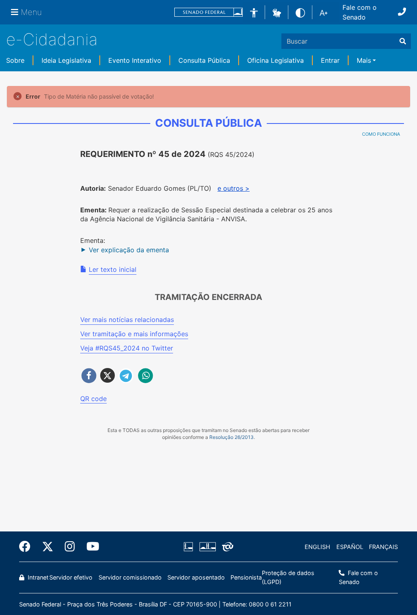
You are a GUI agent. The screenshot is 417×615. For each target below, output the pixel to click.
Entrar (330, 60)
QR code (93, 399)
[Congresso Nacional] (207, 547)
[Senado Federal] (208, 12)
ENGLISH (317, 546)
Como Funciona (381, 134)
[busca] (403, 41)
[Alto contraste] (300, 12)
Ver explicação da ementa (129, 250)
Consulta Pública (204, 60)
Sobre (15, 60)
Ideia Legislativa (66, 60)
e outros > (233, 188)
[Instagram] (70, 546)
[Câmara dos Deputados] (190, 547)
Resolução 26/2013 (231, 437)
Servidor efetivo (70, 577)
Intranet (37, 577)
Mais (364, 60)
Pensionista (246, 577)
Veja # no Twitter (126, 348)
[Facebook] (27, 546)
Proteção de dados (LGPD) (288, 577)
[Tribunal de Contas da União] (226, 547)
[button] (276, 12)
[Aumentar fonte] (323, 12)
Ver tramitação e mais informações (134, 334)
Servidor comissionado (130, 577)
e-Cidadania (52, 39)
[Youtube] (90, 546)
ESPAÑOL (349, 546)
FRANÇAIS (383, 546)
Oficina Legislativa (275, 60)
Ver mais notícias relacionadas (127, 319)
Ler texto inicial (112, 269)
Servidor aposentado (196, 577)
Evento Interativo (134, 60)
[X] (47, 546)
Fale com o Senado (359, 12)
